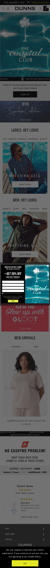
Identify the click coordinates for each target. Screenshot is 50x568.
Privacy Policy (9, 298)
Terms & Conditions (16, 298)
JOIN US (13, 301)
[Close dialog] (48, 266)
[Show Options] (23, 282)
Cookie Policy (34, 556)
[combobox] (13, 282)
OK (25, 563)
